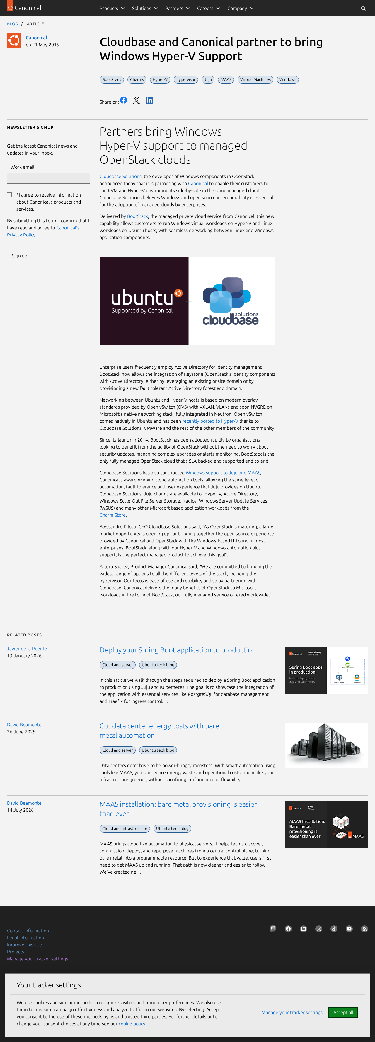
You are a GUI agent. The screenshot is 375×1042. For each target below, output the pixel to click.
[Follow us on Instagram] (317, 930)
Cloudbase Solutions (121, 176)
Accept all (343, 1012)
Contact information (28, 930)
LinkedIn (149, 100)
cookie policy (132, 1023)
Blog (12, 23)
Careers (205, 8)
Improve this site (24, 944)
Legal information (25, 937)
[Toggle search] (363, 8)
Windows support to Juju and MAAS (223, 472)
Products (109, 8)
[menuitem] (111, 8)
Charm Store (113, 514)
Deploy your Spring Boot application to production (178, 650)
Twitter (136, 100)
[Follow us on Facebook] (287, 930)
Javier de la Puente (27, 648)
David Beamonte (24, 724)
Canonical (36, 37)
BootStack (137, 216)
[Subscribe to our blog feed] (363, 930)
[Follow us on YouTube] (348, 930)
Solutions (141, 8)
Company (237, 8)
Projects (15, 951)
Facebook (123, 100)
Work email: (23, 167)
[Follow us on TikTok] (333, 930)
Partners (174, 8)
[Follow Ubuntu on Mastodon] (272, 930)
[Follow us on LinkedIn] (302, 930)
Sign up (19, 255)
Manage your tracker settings (37, 958)
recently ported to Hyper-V (210, 421)
